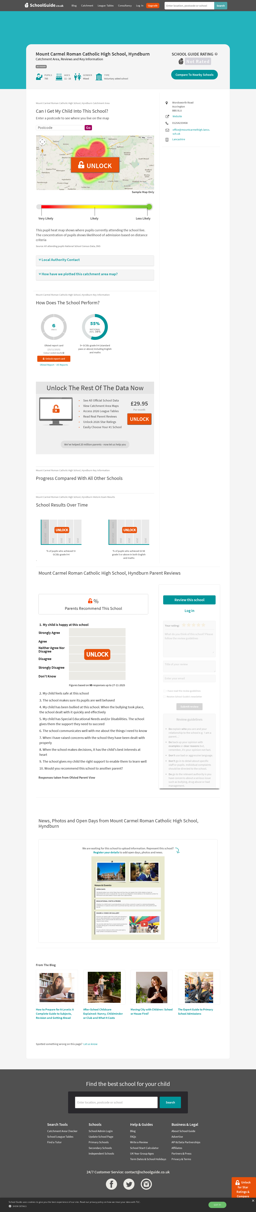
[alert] (128, 1205)
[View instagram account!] (145, 1184)
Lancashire (178, 139)
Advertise (177, 1136)
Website (177, 116)
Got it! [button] (217, 1204)
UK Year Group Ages (142, 1153)
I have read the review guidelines (183, 690)
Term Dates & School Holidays (148, 1159)
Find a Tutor (54, 1142)
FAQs (133, 1136)
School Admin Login (101, 1131)
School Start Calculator (144, 1148)
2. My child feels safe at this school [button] (64, 693)
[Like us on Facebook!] (110, 1184)
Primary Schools (99, 1142)
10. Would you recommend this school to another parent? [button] (81, 768)
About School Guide (183, 1131)
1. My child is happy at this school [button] (63, 624)
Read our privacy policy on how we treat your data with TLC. (110, 1202)
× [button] (253, 1200)
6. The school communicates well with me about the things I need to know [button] (93, 730)
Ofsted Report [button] (47, 364)
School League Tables (60, 1136)
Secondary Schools (100, 1148)
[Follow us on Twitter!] (128, 1184)
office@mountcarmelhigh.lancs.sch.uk (191, 131)
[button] (95, 259)
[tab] (95, 261)
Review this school (189, 599)
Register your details (106, 852)
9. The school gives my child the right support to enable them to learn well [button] (93, 761)
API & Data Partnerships (186, 1142)
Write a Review (139, 1142)
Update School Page (101, 1136)
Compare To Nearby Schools (195, 75)
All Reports (62, 364)
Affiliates (177, 1148)
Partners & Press (181, 1153)
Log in (189, 610)
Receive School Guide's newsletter (184, 696)
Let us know (90, 1044)
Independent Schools (101, 1153)
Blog (133, 1131)
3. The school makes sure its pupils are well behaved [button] (77, 700)
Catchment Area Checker (62, 1131)
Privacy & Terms (181, 1159)
